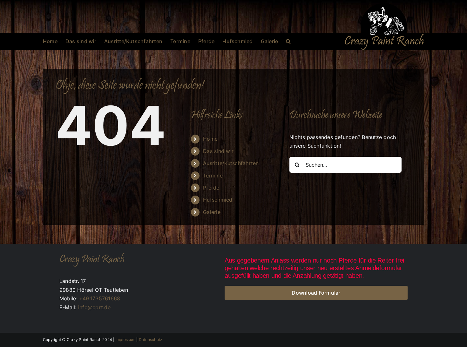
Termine (213, 175)
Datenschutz (151, 339)
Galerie (211, 212)
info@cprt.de (94, 307)
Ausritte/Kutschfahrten (231, 163)
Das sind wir (218, 151)
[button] (288, 41)
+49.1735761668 (99, 298)
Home (210, 139)
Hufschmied (217, 200)
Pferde (211, 187)
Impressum (125, 339)
